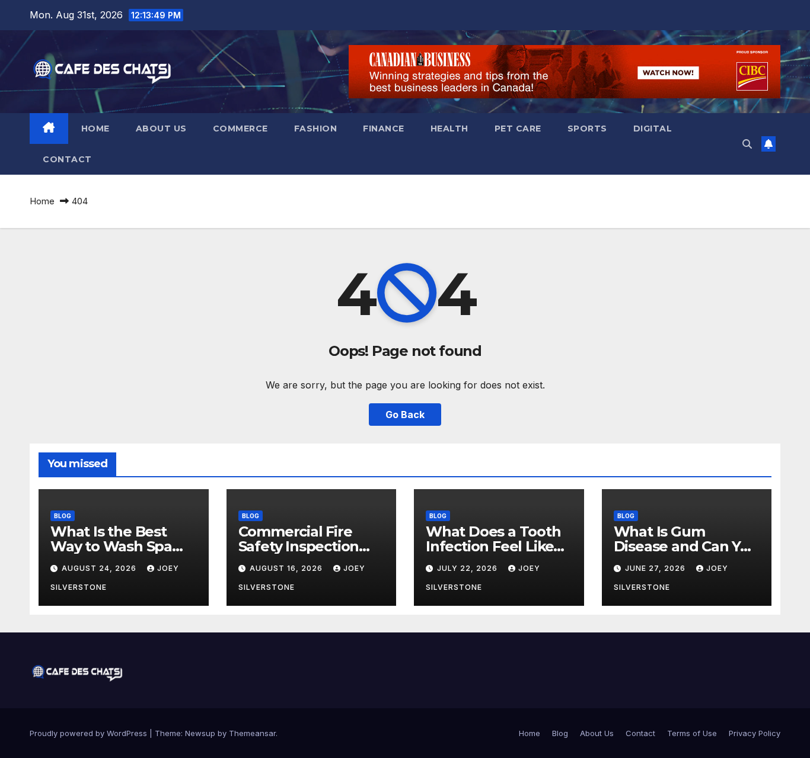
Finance (383, 128)
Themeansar (252, 733)
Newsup (200, 733)
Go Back (405, 414)
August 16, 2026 (287, 568)
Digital (652, 128)
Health (449, 128)
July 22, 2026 (468, 568)
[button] (747, 144)
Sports (587, 128)
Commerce (240, 128)
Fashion (315, 128)
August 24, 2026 (100, 568)
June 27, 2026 (656, 568)
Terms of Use (692, 733)
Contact (67, 159)
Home (95, 128)
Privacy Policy (754, 733)
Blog (62, 515)
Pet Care (518, 128)
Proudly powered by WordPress (89, 733)
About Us (161, 128)
